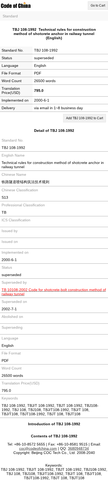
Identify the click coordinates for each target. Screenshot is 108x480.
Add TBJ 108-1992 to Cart (84, 118)
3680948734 (78, 448)
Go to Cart (98, 5)
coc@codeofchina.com (38, 448)
